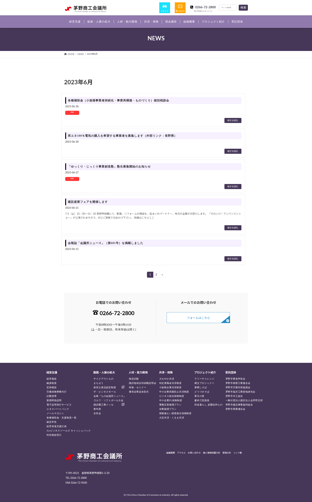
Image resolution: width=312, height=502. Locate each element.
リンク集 (237, 453)
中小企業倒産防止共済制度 (174, 391)
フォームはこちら (198, 318)
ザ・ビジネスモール (105, 391)
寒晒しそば (200, 387)
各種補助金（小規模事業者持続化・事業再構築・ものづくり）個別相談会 (118, 100)
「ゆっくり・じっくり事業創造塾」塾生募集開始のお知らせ (109, 166)
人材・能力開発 (138, 372)
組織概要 (170, 453)
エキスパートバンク (58, 409)
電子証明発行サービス (59, 404)
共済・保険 (166, 372)
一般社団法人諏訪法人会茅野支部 (244, 400)
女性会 (97, 413)
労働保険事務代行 (56, 391)
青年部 (97, 409)
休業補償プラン (168, 409)
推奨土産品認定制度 (105, 387)
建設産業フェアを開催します (88, 201)
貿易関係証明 (54, 400)
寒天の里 (199, 396)
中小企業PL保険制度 (170, 400)
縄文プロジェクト (204, 383)
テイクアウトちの (103, 378)
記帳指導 (52, 396)
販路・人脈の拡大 (104, 372)
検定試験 (134, 378)
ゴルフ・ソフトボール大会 (109, 400)
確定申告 (52, 422)
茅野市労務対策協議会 (238, 387)
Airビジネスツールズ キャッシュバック (69, 430)
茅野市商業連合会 (235, 409)
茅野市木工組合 (234, 396)
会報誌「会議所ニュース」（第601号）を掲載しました (105, 243)
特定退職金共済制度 (170, 383)
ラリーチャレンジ (204, 378)
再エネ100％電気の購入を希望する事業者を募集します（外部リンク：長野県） (122, 135)
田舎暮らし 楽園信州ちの (208, 404)
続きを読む (233, 120)
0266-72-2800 (205, 7)
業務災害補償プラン (170, 404)
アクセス (164, 11)
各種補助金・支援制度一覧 (62, 417)
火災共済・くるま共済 (171, 417)
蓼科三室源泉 (201, 400)
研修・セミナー (137, 387)
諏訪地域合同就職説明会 (142, 383)
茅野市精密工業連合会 (238, 383)
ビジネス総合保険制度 (171, 396)
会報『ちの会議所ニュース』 (110, 396)
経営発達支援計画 (56, 426)
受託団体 (230, 372)
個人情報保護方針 (211, 453)
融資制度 (52, 383)
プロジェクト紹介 (205, 372)
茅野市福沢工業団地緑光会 (240, 391)
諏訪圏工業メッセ (103, 404)
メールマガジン (55, 413)
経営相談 (52, 378)
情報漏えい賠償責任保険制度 (175, 413)
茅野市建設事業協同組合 (239, 404)
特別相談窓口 (54, 435)
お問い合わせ (194, 453)
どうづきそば (201, 391)
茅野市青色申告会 (235, 378)
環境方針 (226, 453)
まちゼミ (98, 383)
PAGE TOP (301, 483)
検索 (243, 7)
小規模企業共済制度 (170, 387)
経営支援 (51, 372)
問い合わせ (180, 11)
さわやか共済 (166, 378)
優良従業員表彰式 (139, 391)
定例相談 (52, 387)
